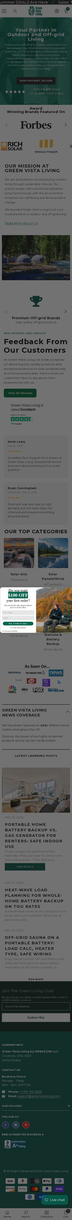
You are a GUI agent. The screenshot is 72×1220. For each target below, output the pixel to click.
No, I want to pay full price (18, 628)
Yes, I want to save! (18, 623)
